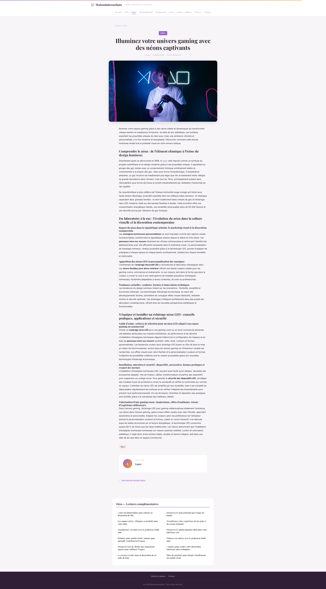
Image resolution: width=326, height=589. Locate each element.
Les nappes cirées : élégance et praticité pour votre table (138, 522)
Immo (171, 12)
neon (165, 160)
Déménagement (146, 12)
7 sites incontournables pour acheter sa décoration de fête (135, 514)
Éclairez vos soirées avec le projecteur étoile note (186, 539)
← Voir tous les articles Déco (132, 480)
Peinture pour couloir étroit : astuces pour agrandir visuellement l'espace (136, 539)
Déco (134, 12)
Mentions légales (158, 576)
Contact (171, 576)
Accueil (118, 12)
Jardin (179, 12)
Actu (127, 12)
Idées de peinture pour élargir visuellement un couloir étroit (186, 556)
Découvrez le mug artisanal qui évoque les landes (185, 514)
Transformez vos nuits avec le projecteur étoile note (138, 531)
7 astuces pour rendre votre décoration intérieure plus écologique (184, 548)
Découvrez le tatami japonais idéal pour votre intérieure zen (187, 531)
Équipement (161, 12)
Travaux (207, 12)
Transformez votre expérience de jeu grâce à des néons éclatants (186, 522)
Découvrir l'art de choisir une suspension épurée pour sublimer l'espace (136, 548)
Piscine (198, 12)
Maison (188, 12)
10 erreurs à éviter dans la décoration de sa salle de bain (137, 556)
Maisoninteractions (106, 5)
